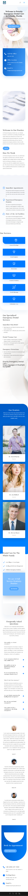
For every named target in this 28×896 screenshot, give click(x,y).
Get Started (14, 588)
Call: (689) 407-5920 (12, 867)
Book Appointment (14, 26)
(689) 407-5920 (10, 56)
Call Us (6, 148)
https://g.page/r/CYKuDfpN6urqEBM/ (14, 366)
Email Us (10, 68)
